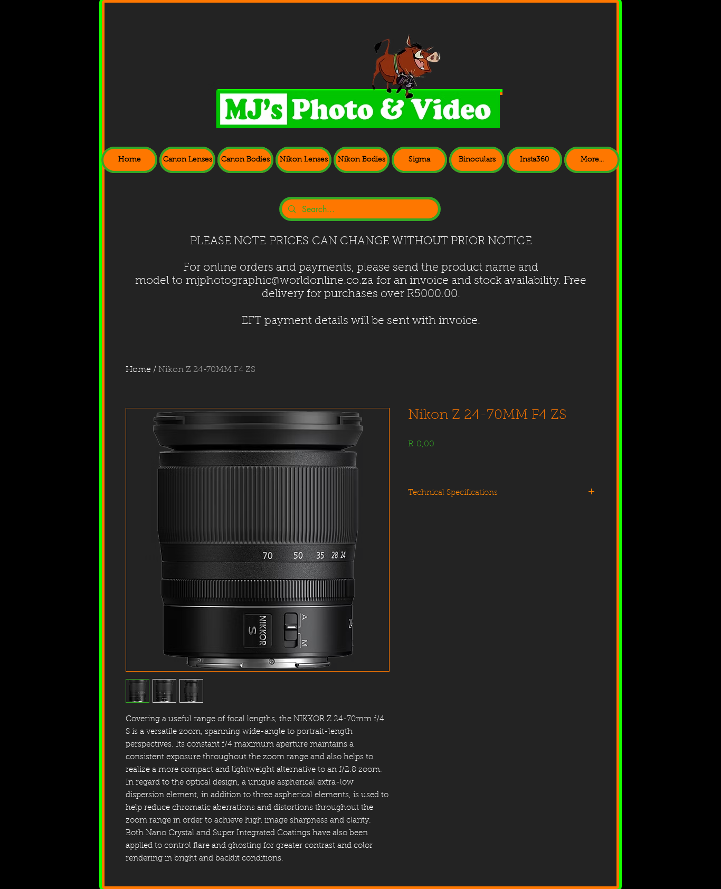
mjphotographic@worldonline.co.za (279, 280)
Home (138, 370)
